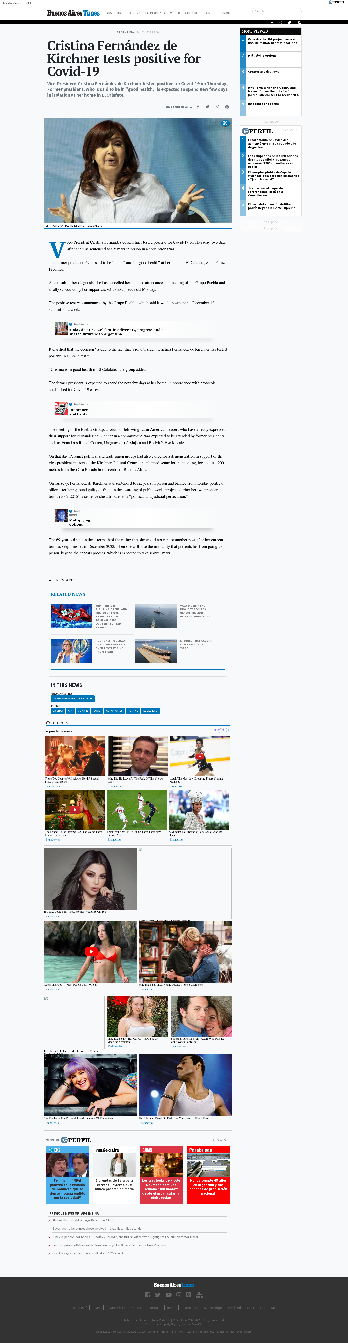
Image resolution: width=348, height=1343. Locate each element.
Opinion (224, 13)
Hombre (171, 1308)
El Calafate (150, 710)
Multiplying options (79, 522)
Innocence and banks (78, 412)
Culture (191, 13)
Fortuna (154, 1308)
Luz (262, 1308)
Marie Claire (116, 1308)
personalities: (62, 693)
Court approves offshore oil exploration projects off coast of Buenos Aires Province (109, 1245)
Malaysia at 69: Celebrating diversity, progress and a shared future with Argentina (116, 332)
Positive (133, 710)
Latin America (155, 13)
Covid (97, 710)
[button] (225, 123)
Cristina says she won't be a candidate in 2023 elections (90, 1253)
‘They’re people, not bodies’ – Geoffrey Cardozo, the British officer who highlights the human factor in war (125, 1237)
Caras (98, 1308)
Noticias (136, 1308)
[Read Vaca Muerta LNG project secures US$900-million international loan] (156, 606)
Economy (133, 13)
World (175, 13)
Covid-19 (83, 710)
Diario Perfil (80, 1308)
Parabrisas (190, 1308)
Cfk (70, 710)
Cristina (58, 710)
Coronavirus (114, 710)
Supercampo (213, 1308)
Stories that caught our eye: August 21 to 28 (196, 644)
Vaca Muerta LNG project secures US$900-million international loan (195, 611)
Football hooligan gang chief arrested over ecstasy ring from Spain (111, 646)
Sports (208, 13)
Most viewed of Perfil (270, 132)
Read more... (82, 324)
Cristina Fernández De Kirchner (73, 698)
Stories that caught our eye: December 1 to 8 (82, 1220)
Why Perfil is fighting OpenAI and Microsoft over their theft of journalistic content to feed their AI (111, 616)
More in (52, 1140)
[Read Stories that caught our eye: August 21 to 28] (156, 641)
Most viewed (255, 31)
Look (250, 1308)
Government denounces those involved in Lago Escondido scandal (97, 1228)
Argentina (114, 13)
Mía (274, 1308)
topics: (56, 706)
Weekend (234, 1308)
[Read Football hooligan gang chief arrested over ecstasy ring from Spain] (72, 641)
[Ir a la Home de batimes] (174, 1285)
